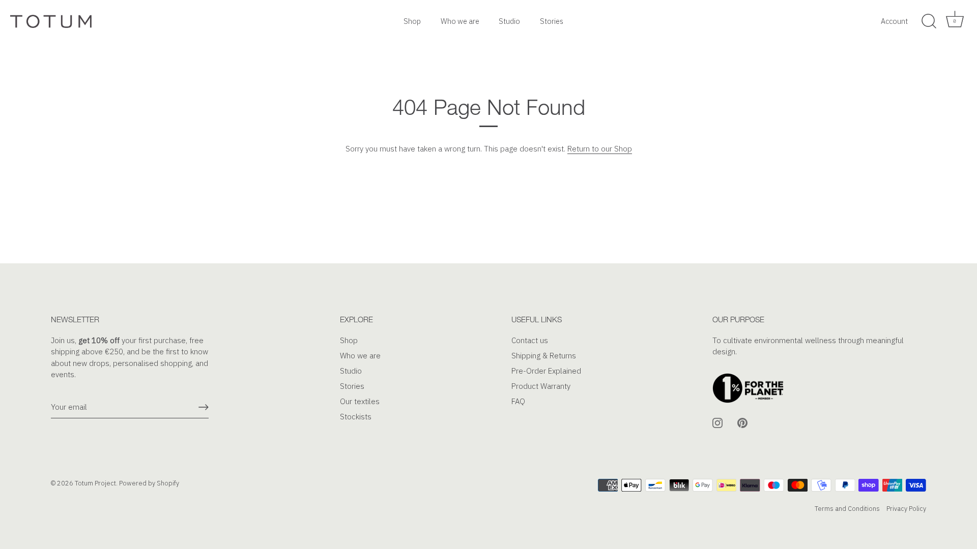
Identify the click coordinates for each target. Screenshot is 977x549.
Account (894, 21)
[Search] (928, 21)
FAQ (518, 401)
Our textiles (360, 401)
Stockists (355, 416)
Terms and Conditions (847, 508)
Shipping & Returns (543, 355)
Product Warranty (540, 386)
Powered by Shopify (149, 483)
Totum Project (95, 483)
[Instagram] (717, 422)
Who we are (460, 21)
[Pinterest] (742, 422)
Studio (509, 21)
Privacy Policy (906, 508)
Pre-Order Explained (546, 371)
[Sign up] (203, 407)
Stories (551, 21)
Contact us (529, 340)
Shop (412, 21)
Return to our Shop (599, 149)
